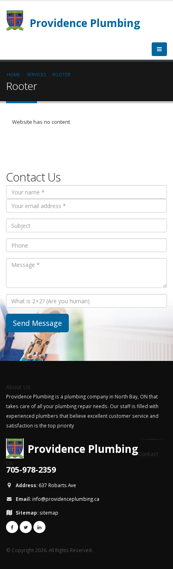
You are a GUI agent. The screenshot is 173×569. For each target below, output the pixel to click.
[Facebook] (12, 527)
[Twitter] (26, 527)
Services (36, 74)
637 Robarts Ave (57, 485)
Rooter (61, 74)
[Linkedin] (39, 527)
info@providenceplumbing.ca (65, 499)
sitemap (48, 512)
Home (13, 74)
